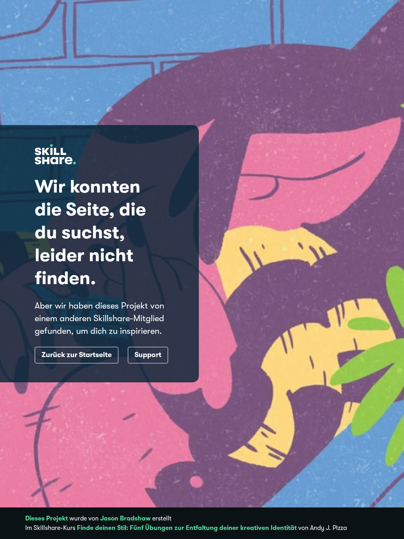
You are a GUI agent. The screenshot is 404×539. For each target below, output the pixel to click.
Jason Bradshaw (125, 518)
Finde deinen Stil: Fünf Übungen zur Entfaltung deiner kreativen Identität (187, 528)
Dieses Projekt (46, 518)
